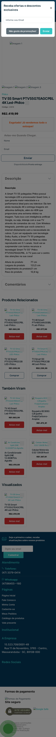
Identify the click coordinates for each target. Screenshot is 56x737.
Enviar (46, 31)
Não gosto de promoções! (22, 31)
